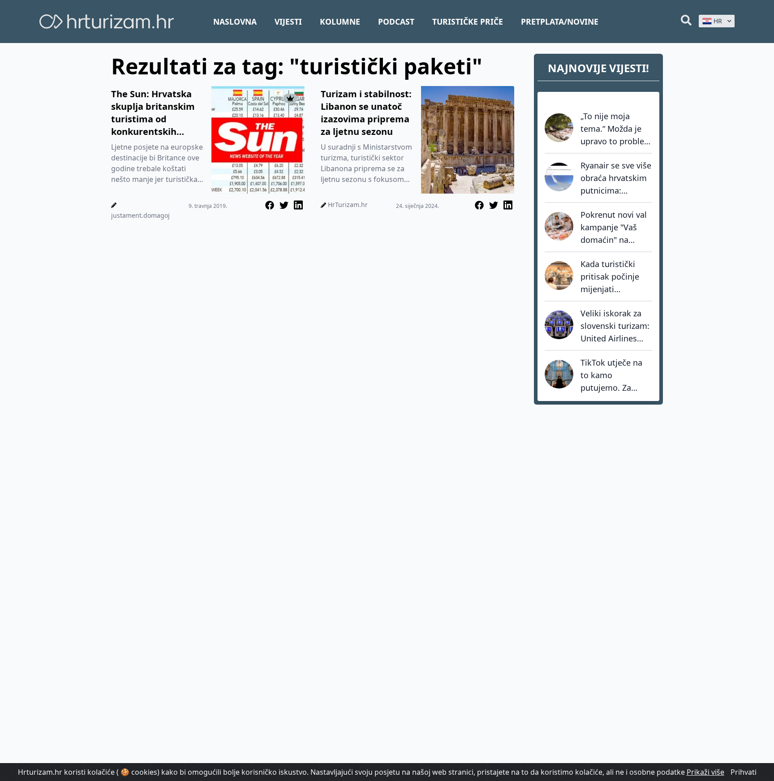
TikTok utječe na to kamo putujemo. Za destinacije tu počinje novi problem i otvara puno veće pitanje (614, 375)
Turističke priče (467, 21)
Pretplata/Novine (559, 21)
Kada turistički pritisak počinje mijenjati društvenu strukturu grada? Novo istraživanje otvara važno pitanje (613, 277)
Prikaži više (705, 772)
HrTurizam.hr (348, 204)
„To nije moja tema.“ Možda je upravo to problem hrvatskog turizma (616, 129)
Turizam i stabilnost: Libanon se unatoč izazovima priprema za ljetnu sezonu (366, 113)
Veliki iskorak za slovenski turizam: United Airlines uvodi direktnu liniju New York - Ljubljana (614, 326)
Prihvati (744, 772)
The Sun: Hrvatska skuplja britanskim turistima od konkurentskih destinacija (153, 113)
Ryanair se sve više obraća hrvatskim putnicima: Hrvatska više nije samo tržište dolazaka (615, 178)
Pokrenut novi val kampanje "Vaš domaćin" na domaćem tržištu (613, 227)
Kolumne (340, 21)
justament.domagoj (140, 215)
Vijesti (288, 21)
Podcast (396, 21)
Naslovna (235, 21)
